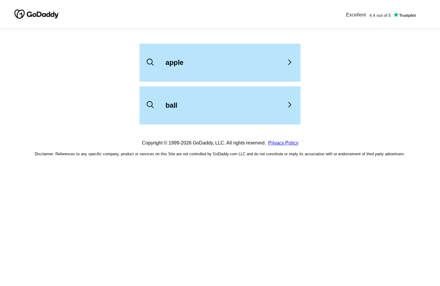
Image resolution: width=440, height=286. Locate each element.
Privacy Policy (283, 142)
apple (174, 62)
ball (171, 105)
